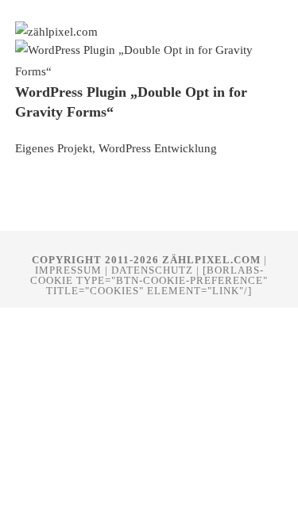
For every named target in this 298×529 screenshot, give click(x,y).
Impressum (68, 270)
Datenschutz (152, 270)
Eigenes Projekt (53, 148)
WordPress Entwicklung (158, 148)
